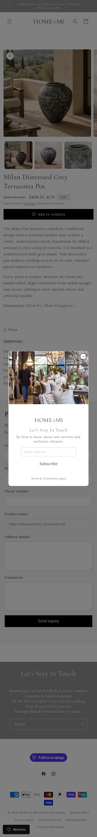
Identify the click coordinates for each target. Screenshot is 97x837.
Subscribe (49, 463)
